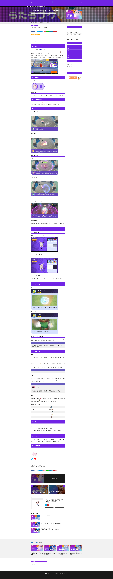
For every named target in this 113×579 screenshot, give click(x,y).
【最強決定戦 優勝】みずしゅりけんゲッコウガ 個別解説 (51, 523)
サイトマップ (33, 564)
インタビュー (69, 50)
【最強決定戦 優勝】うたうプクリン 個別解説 (43, 22)
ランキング (69, 55)
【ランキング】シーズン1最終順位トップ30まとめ (74, 34)
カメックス (50, 414)
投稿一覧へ (54, 507)
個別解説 (80, 10)
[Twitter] (37, 31)
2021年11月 (69, 64)
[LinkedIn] (51, 31)
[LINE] (47, 31)
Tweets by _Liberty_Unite (52, 560)
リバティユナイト (59, 575)
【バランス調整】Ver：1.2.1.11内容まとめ (73, 32)
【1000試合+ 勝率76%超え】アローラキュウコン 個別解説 (51, 516)
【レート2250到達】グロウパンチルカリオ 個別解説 (50, 529)
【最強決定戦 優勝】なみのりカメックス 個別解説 (76, 554)
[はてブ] (41, 31)
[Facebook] (33, 31)
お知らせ (69, 48)
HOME (33, 22)
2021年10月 (69, 66)
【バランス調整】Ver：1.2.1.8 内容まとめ (73, 39)
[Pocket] (44, 31)
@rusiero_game (41, 49)
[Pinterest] (55, 31)
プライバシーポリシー (35, 566)
